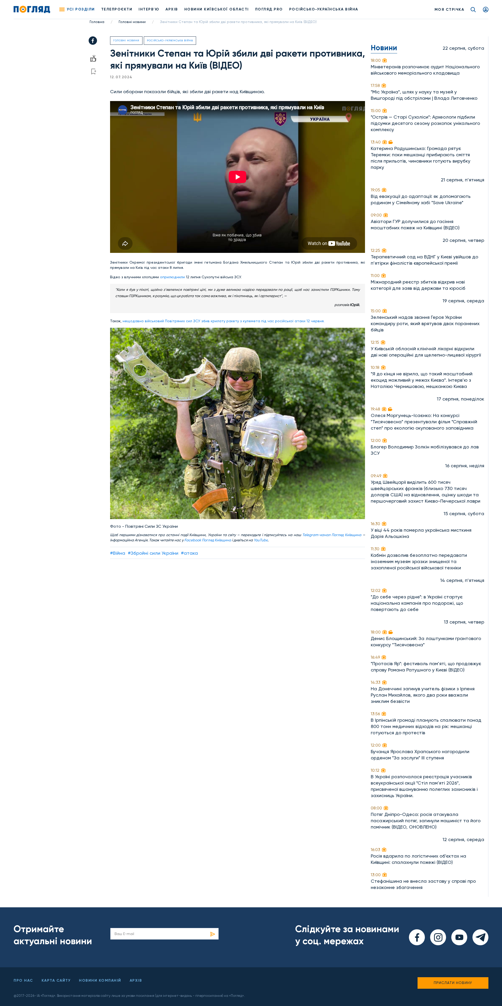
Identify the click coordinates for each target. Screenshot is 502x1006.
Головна (97, 22)
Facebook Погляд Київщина (207, 540)
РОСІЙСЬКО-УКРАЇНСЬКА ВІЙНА (323, 9)
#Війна (117, 553)
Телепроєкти (117, 9)
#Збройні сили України (153, 553)
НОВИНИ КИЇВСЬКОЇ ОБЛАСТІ (216, 9)
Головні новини (132, 22)
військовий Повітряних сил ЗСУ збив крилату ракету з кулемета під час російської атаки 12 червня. (234, 321)
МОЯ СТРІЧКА (449, 9)
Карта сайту (56, 980)
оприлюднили (172, 277)
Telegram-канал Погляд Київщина (331, 535)
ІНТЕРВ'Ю (149, 9)
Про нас (23, 980)
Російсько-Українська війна (170, 40)
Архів (172, 9)
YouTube (261, 540)
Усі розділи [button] (81, 9)
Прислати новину (453, 983)
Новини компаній (100, 980)
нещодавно (134, 321)
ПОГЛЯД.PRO (269, 9)
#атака (189, 553)
